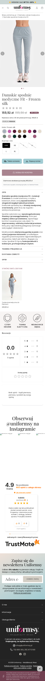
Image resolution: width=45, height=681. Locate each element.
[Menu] (3, 8)
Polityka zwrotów (26, 666)
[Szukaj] (8, 7)
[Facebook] (20, 654)
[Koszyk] (42, 7)
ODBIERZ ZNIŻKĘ (32, 579)
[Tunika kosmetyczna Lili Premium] (12, 285)
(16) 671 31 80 (29, 650)
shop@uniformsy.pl (24, 645)
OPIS (4, 192)
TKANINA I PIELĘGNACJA (12, 249)
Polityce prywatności (22, 593)
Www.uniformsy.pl (9, 15)
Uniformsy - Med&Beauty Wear (25, 662)
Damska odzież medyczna (29, 15)
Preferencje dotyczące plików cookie (27, 667)
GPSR (4, 259)
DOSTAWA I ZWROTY (10, 254)
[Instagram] (24, 654)
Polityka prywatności (11, 666)
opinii (28, 487)
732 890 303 (18, 650)
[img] (10, 108)
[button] (42, 53)
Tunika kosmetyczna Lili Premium (10, 303)
